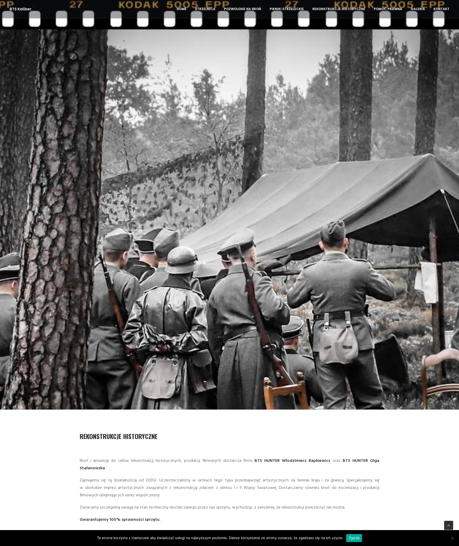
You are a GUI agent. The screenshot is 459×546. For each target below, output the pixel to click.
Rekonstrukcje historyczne (338, 9)
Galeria (418, 9)
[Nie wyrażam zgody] (452, 538)
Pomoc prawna (388, 9)
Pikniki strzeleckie (287, 9)
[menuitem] (183, 9)
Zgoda (354, 538)
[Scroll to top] (448, 525)
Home (181, 9)
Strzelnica (205, 9)
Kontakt (441, 9)
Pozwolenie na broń (242, 9)
